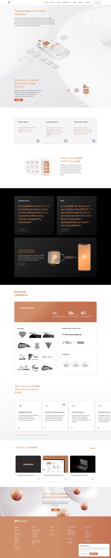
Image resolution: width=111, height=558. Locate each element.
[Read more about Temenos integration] (38, 479)
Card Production (35, 536)
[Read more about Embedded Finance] (92, 479)
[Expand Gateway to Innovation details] (93, 140)
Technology (70, 529)
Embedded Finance (17, 534)
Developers (88, 541)
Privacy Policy (87, 536)
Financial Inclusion (17, 546)
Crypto (15, 542)
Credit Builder (16, 538)
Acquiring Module (35, 532)
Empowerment (17, 549)
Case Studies (70, 542)
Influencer (16, 543)
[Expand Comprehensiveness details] (65, 140)
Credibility (87, 532)
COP (33, 545)
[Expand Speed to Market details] (38, 140)
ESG (15, 545)
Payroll (15, 536)
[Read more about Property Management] (65, 479)
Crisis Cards (16, 547)
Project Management (71, 534)
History (86, 533)
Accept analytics (93, 553)
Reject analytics (84, 553)
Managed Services (53, 534)
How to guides (70, 541)
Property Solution (17, 537)
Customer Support (35, 537)
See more (92, 448)
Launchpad (52, 529)
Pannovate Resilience (71, 532)
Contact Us (87, 537)
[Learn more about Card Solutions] (71, 428)
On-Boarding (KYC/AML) (36, 541)
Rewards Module (35, 533)
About (86, 529)
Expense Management (36, 529)
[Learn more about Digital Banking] (18, 428)
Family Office (16, 540)
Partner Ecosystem (88, 534)
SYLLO (51, 533)
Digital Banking (17, 529)
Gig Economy (16, 541)
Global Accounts (17, 533)
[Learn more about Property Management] (45, 428)
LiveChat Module (35, 534)
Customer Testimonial (71, 533)
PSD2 (33, 543)
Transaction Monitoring (36, 542)
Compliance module (35, 540)
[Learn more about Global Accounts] (98, 428)
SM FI (15, 532)
